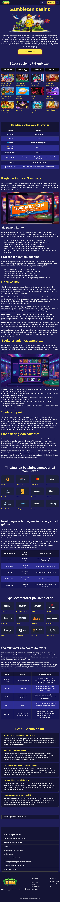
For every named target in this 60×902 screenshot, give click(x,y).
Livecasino (21, 69)
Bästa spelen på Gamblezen (12, 835)
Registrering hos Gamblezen (13, 842)
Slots (50, 69)
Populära (6, 69)
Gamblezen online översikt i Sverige (15, 838)
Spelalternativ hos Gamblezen (13, 850)
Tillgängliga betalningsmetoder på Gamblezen (18, 862)
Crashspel (36, 69)
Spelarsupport (8, 854)
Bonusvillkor (7, 846)
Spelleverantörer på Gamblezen (14, 865)
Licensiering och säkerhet (12, 858)
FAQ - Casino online (10, 869)
